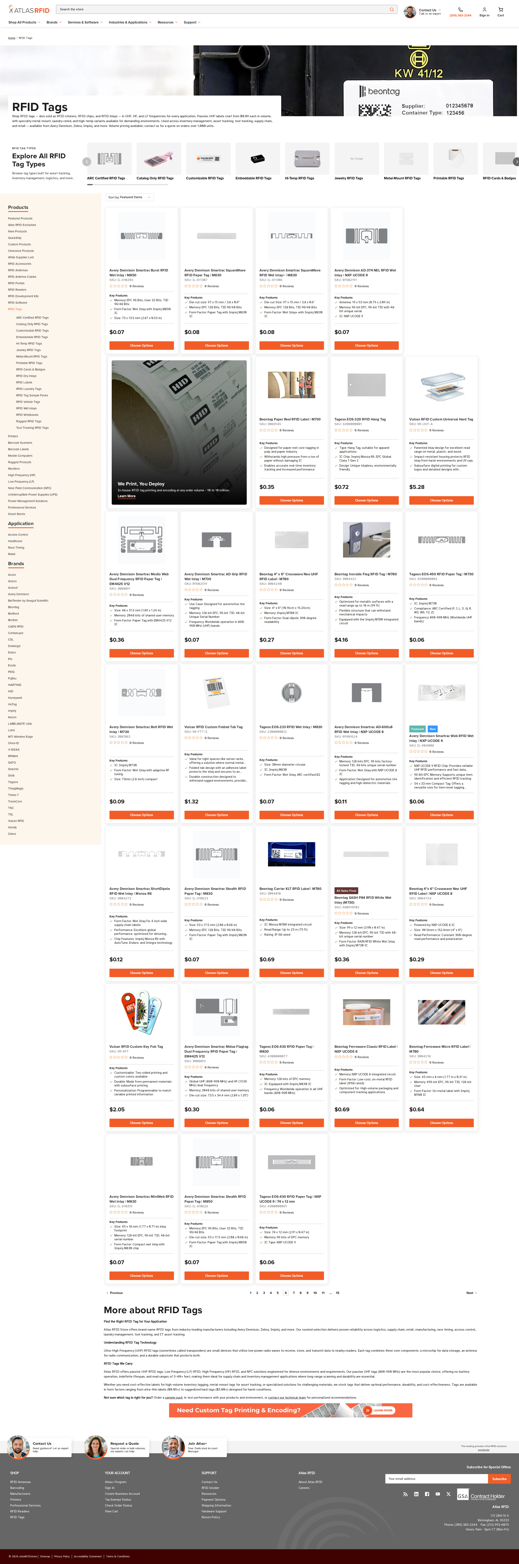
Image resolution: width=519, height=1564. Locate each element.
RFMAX (13, 756)
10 (315, 1293)
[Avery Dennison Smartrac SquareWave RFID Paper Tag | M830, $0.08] (216, 236)
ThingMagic (16, 788)
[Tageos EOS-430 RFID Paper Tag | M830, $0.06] (291, 1012)
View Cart (111, 1511)
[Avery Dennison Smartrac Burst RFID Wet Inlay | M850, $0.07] (141, 236)
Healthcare (15, 541)
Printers (13, 436)
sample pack (174, 1398)
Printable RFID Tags (29, 363)
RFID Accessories (19, 264)
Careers (304, 1488)
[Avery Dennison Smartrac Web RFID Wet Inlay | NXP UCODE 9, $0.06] (441, 692)
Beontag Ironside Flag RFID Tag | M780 (366, 574)
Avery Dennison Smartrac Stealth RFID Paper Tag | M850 (215, 1199)
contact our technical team (287, 1398)
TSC (11, 808)
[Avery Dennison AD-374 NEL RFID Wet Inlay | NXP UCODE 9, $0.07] (366, 236)
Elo (10, 659)
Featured (417, 729)
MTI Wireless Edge (20, 736)
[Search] (391, 9)
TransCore (15, 801)
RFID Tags (15, 309)
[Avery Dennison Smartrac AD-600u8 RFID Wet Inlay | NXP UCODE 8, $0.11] (366, 693)
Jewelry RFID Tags (28, 350)
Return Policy (211, 1517)
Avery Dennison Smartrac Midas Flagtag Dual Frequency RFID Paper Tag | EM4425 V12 (216, 1051)
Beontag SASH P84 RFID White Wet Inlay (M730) (363, 900)
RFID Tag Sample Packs (32, 395)
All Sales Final (346, 890)
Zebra (12, 834)
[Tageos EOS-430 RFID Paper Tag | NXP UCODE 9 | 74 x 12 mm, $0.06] (291, 1162)
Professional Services (22, 507)
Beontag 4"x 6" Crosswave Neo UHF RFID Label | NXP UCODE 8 (438, 891)
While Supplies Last (21, 257)
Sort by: (113, 197)
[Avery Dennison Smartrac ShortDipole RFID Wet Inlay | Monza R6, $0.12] (141, 854)
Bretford (13, 613)
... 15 (334, 1293)
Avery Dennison (18, 594)
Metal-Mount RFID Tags (31, 356)
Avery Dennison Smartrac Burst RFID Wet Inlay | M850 (138, 273)
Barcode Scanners (20, 442)
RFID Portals (16, 283)
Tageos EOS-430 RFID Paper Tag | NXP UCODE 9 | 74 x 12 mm (291, 1199)
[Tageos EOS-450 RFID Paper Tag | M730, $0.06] (441, 539)
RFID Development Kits (23, 296)
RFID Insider (210, 1488)
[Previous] (86, 161)
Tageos (13, 782)
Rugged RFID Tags (28, 421)
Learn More (127, 496)
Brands (52, 22)
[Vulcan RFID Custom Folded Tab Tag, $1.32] (216, 692)
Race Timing (16, 547)
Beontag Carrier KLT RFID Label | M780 (291, 888)
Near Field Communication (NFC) (29, 488)
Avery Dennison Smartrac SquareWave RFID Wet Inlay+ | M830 (290, 273)
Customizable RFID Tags (32, 330)
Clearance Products (21, 251)
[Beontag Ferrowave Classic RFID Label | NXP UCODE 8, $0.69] (366, 1012)
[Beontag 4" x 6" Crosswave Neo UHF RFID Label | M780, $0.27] (291, 539)
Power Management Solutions (28, 501)
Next (470, 1293)
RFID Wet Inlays (26, 408)
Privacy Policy (62, 1556)
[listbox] (136, 197)
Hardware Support (214, 1511)
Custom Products (19, 244)
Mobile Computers (20, 455)
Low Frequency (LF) (21, 481)
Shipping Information (216, 1505)
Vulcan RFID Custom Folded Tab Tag (213, 727)
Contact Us (209, 1482)
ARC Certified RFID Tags (32, 317)
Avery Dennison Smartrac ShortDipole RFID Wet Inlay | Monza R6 (139, 891)
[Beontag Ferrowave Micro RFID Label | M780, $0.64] (441, 1012)
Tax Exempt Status (118, 1499)
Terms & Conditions (118, 1556)
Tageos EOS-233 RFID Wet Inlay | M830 (291, 727)
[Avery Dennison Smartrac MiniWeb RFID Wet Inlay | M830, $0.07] (141, 1162)
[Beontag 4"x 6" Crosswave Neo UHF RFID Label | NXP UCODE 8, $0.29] (441, 854)
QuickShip (14, 238)
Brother (13, 620)
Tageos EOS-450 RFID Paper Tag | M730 (441, 574)
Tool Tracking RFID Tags (32, 428)
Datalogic (14, 646)
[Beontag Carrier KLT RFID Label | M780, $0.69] (291, 854)
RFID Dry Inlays (26, 376)
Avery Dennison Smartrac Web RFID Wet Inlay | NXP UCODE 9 (441, 738)
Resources (166, 22)
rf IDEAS (13, 749)
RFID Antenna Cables (22, 276)
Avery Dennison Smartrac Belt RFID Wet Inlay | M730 (141, 729)
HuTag (12, 704)
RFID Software (17, 302)
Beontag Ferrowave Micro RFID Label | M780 (439, 1049)
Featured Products (20, 218)
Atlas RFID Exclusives (22, 225)
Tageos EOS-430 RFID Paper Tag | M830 (287, 1049)
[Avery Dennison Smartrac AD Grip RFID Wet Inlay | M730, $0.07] (216, 540)
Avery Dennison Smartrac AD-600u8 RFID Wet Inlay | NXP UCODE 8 (364, 729)
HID (10, 691)
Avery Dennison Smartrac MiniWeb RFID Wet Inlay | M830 (141, 1199)
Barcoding (17, 1488)
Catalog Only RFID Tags (32, 324)
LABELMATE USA (20, 723)
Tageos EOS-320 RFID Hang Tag (360, 419)
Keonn (12, 717)
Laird (11, 730)
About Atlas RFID (310, 1482)
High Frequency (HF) (21, 475)
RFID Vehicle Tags (28, 402)
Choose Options (141, 346)
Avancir (13, 587)
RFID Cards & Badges (30, 369)
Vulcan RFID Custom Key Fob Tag (136, 1046)
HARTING (14, 685)
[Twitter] (448, 1494)
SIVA (11, 775)
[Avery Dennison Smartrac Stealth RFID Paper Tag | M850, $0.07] (216, 1162)
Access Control (18, 534)
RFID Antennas (18, 270)
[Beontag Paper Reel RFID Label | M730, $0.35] (291, 385)
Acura (12, 574)
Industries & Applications (128, 22)
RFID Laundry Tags (29, 389)
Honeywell (15, 698)
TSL (10, 814)
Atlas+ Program (115, 1482)
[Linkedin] (416, 1494)
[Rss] (405, 1494)
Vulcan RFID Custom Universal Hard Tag (441, 419)
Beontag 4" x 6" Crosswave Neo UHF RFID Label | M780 (289, 576)
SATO (12, 762)
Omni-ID (13, 743)
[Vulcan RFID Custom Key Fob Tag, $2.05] (141, 1012)
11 (323, 1293)
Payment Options (214, 1499)
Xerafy (12, 827)
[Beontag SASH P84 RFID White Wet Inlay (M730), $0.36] (366, 854)
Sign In (110, 1488)
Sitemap (45, 1556)
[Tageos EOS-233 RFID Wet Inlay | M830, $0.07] (291, 692)
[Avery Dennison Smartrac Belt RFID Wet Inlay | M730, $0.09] (141, 692)
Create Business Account (122, 1494)
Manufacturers (20, 1494)
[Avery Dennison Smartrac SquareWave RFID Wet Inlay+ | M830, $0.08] (291, 236)
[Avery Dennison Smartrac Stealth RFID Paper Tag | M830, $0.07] (216, 854)
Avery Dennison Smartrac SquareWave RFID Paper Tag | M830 (215, 273)
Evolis (12, 665)
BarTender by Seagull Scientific (28, 600)
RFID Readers (17, 289)
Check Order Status (118, 1505)
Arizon (12, 581)
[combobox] (216, 9)
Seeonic (13, 769)
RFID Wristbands (27, 415)
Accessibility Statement (88, 1556)
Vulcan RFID (16, 821)
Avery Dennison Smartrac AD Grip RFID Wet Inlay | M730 (215, 576)
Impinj (12, 711)
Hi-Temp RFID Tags (29, 343)
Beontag (13, 607)
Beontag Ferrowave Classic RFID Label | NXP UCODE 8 (366, 1049)
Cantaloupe (15, 633)
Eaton (12, 652)
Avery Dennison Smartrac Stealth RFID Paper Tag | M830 (215, 891)
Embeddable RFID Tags (32, 337)
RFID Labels (24, 382)
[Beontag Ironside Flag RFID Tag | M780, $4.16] (366, 540)
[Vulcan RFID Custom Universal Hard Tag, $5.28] (441, 385)
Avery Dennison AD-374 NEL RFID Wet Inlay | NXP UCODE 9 (365, 273)
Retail (11, 554)
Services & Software (83, 22)
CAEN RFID (16, 626)
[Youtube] (438, 1494)
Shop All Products (22, 22)
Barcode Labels (18, 449)
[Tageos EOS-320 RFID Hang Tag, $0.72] (366, 385)
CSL (11, 639)
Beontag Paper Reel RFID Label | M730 (290, 419)
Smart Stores (16, 514)
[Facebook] (427, 1494)
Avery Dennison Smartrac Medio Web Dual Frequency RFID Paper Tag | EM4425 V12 (139, 579)
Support (190, 22)
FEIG (11, 672)
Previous (116, 1293)
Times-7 (13, 795)
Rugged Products (19, 462)
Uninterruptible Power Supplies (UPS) (32, 494)
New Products (17, 231)
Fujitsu (12, 678)
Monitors (14, 468)
